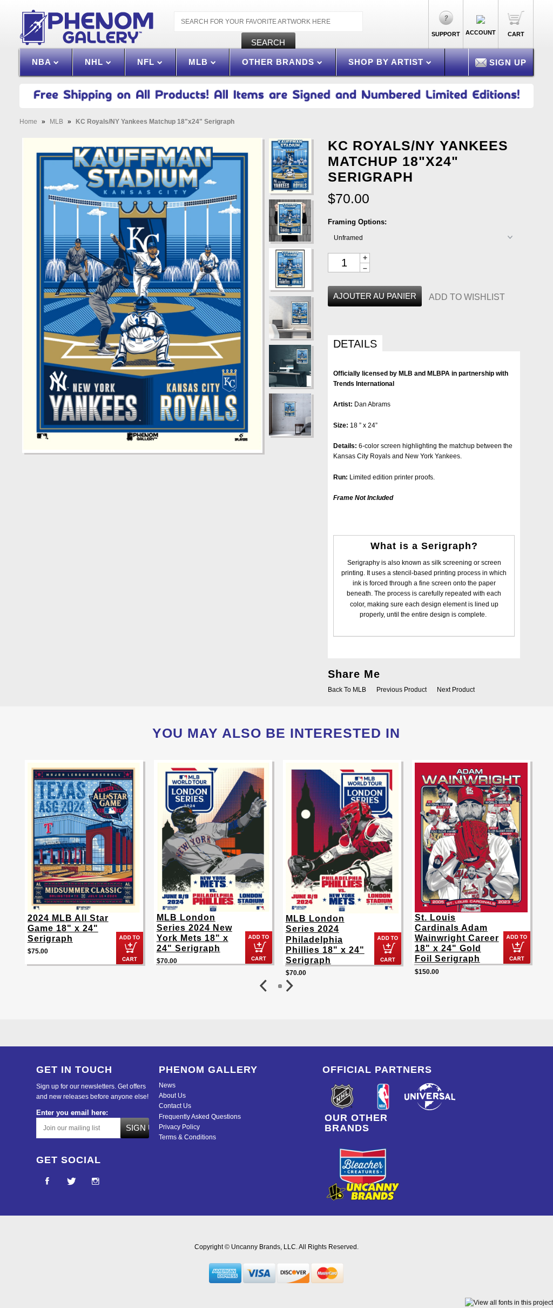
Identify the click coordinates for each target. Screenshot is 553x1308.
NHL (95, 61)
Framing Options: (357, 222)
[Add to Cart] (129, 948)
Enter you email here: (72, 1113)
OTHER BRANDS (279, 61)
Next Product (456, 689)
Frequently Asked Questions (200, 1116)
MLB (199, 61)
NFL (147, 61)
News (167, 1085)
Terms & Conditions (187, 1137)
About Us (172, 1095)
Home (28, 121)
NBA (42, 61)
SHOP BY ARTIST (387, 61)
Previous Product (401, 689)
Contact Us (175, 1106)
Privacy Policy (179, 1127)
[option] (84, 867)
